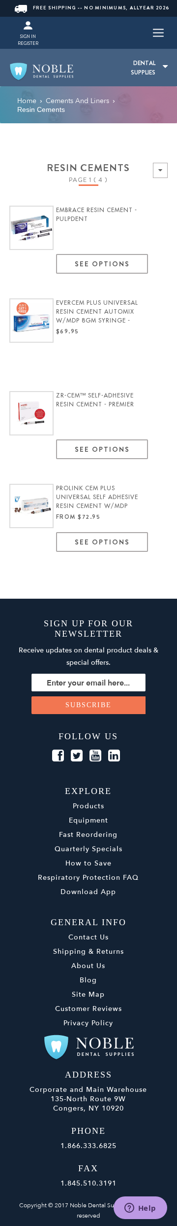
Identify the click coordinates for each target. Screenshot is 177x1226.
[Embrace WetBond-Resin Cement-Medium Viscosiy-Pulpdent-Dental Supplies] (31, 228)
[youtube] (95, 756)
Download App (88, 892)
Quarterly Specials (88, 849)
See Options (101, 264)
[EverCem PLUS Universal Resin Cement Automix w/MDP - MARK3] (31, 320)
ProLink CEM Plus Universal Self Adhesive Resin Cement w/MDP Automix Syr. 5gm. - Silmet (102, 497)
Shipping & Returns (88, 951)
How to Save (88, 863)
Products (88, 806)
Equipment (88, 820)
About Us (88, 966)
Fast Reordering (88, 834)
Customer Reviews (88, 1008)
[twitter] (77, 756)
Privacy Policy (88, 1023)
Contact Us (88, 937)
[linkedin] (114, 756)
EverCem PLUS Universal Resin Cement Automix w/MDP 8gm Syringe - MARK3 (97, 312)
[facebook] (58, 756)
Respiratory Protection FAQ (88, 877)
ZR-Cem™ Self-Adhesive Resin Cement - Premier (95, 400)
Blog (88, 980)
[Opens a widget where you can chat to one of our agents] (140, 1208)
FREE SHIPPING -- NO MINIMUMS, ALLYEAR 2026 (101, 7)
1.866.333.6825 (88, 1146)
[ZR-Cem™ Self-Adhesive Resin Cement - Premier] (31, 413)
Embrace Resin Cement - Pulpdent (96, 214)
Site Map (88, 994)
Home (26, 101)
